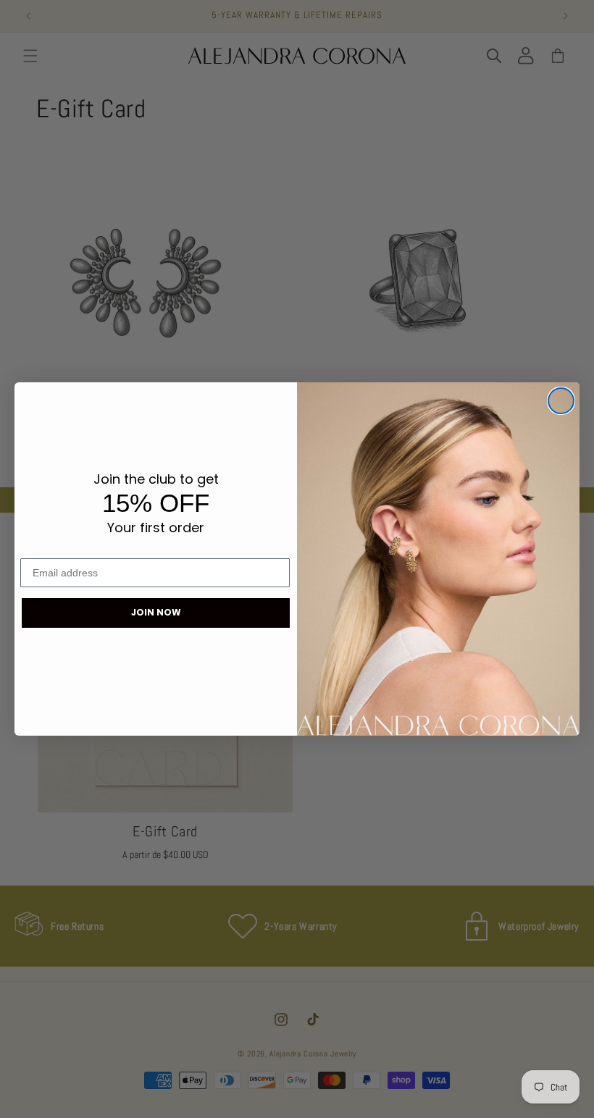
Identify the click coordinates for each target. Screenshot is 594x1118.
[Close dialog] (561, 400)
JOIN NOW (156, 612)
